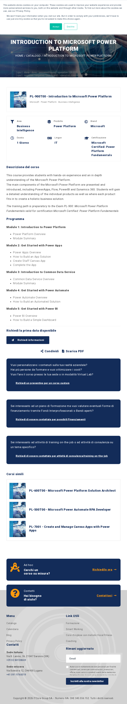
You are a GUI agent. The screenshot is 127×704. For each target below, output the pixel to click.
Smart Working (74, 629)
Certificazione (98, 138)
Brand (94, 121)
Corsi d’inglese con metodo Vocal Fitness (89, 635)
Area (19, 121)
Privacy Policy (14, 641)
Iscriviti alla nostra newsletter (87, 681)
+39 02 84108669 (16, 660)
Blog (8, 635)
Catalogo (33, 55)
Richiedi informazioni (30, 340)
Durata (20, 138)
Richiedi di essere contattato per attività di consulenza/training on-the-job (62, 456)
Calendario (12, 629)
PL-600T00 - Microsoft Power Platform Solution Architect (72, 490)
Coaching (71, 641)
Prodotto (58, 121)
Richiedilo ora (102, 569)
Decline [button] (70, 26)
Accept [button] (56, 26)
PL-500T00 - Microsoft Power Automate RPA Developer (70, 509)
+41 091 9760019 (16, 674)
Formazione (73, 623)
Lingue (58, 138)
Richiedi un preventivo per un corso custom (42, 383)
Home (19, 55)
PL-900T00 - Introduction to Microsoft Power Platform (71, 96)
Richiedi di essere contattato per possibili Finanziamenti (50, 419)
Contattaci (104, 595)
